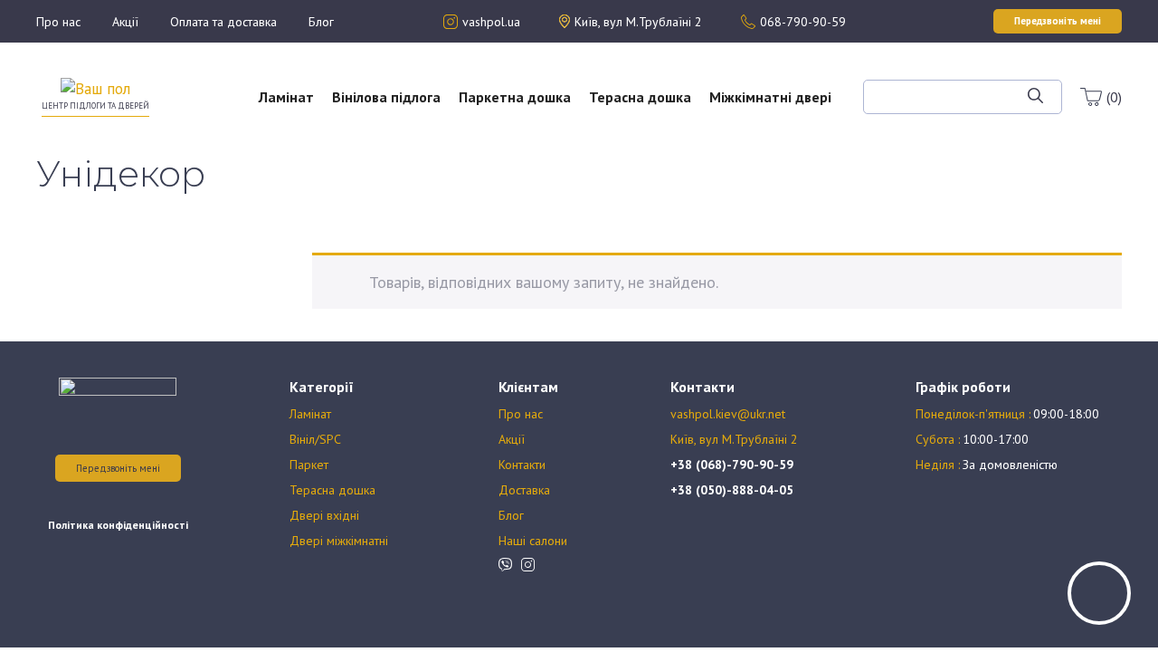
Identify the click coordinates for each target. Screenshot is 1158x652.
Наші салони (532, 540)
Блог (321, 22)
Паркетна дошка (515, 97)
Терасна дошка (640, 97)
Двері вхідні (324, 515)
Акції (125, 22)
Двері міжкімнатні (339, 540)
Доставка (524, 490)
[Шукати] (1035, 97)
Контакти (522, 464)
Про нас (58, 22)
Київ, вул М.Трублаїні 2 (734, 439)
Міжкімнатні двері (770, 97)
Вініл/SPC (315, 439)
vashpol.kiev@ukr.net (727, 414)
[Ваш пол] (95, 88)
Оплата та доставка (223, 22)
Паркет (309, 464)
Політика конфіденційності (118, 525)
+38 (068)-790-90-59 (731, 464)
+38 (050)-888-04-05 (731, 490)
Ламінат (286, 97)
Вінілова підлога (386, 97)
